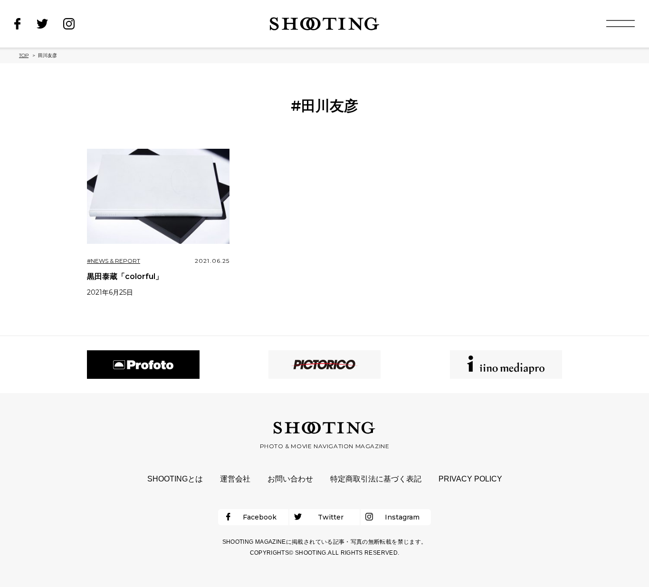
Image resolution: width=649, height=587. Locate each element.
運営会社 (235, 479)
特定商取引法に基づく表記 (375, 479)
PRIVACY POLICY (470, 479)
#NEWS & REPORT (113, 260)
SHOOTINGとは (175, 479)
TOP (24, 55)
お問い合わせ (290, 479)
